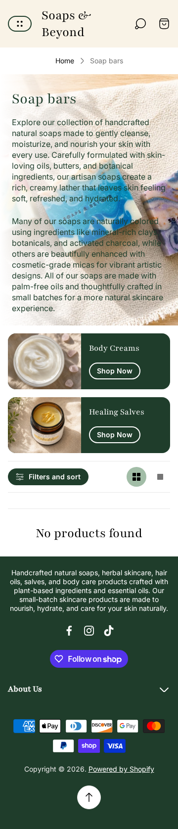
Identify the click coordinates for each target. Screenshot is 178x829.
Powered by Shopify (121, 769)
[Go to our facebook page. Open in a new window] (69, 631)
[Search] (140, 24)
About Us (25, 689)
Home (64, 60)
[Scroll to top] (89, 797)
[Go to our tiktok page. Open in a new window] (109, 631)
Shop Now (115, 371)
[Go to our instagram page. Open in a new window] (89, 631)
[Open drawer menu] (20, 24)
